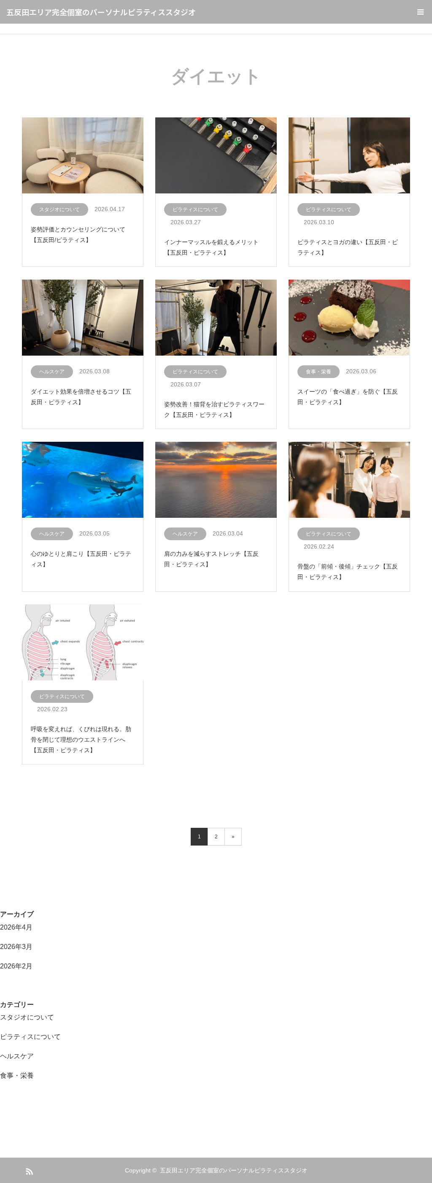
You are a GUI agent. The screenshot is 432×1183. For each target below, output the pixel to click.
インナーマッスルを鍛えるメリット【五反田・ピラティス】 (211, 247)
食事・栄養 (318, 372)
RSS (28, 1170)
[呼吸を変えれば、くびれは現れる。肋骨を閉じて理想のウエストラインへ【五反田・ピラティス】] (82, 642)
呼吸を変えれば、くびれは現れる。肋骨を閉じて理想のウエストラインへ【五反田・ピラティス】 (81, 739)
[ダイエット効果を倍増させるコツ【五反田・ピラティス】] (82, 318)
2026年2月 (16, 966)
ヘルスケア (52, 372)
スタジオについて (59, 209)
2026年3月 (16, 946)
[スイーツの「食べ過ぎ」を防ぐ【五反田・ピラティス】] (349, 318)
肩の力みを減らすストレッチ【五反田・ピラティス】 (211, 559)
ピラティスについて (195, 209)
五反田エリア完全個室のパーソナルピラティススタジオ (101, 12)
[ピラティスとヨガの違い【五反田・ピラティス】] (349, 155)
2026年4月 (16, 927)
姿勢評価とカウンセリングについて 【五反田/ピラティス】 (78, 234)
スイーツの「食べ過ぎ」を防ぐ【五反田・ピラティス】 (347, 396)
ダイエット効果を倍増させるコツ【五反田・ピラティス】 (81, 396)
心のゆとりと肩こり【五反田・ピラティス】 (81, 559)
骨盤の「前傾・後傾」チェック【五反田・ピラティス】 (347, 571)
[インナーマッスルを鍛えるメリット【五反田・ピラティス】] (216, 155)
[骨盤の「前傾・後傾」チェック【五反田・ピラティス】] (349, 480)
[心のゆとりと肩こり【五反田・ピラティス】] (82, 480)
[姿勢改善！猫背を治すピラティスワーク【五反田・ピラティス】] (216, 318)
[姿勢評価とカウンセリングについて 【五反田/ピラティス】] (82, 155)
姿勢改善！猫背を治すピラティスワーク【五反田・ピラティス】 (214, 409)
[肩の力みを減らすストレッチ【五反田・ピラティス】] (216, 480)
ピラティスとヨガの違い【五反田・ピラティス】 (347, 247)
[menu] (420, 12)
